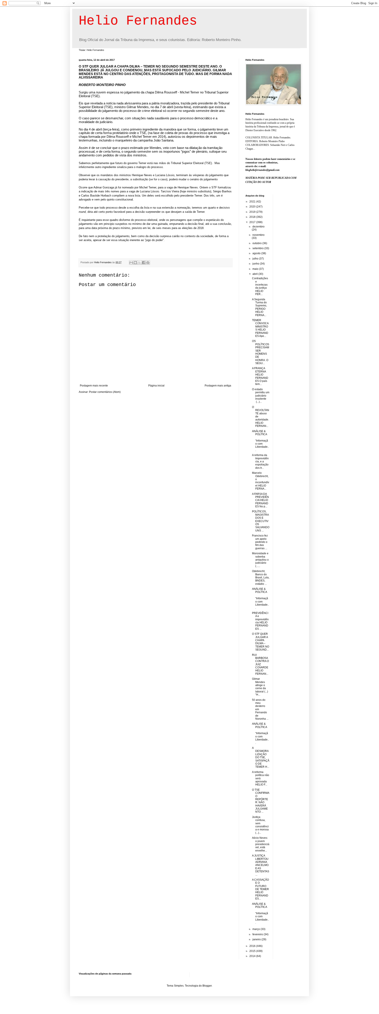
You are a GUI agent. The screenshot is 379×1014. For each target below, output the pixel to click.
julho (255, 258)
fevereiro (258, 934)
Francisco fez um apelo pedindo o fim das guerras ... (260, 542)
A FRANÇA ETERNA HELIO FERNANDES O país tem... (260, 376)
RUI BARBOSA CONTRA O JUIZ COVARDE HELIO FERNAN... (260, 664)
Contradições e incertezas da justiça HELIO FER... (260, 286)
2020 (252, 206)
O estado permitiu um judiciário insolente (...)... (260, 396)
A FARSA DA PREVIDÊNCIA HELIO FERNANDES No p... (260, 500)
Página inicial (156, 385)
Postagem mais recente (94, 385)
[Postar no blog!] (135, 262)
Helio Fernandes (138, 21)
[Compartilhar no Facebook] (143, 262)
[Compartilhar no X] (139, 262)
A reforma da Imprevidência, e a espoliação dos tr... (260, 461)
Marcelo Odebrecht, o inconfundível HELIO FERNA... (260, 480)
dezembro (258, 226)
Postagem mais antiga (218, 385)
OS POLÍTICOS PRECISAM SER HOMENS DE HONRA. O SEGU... (260, 352)
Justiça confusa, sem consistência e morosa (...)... (260, 824)
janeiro (256, 939)
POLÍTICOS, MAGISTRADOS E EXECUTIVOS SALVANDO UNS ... (260, 521)
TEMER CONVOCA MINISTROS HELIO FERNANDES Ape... (260, 328)
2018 (252, 216)
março (256, 929)
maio (255, 268)
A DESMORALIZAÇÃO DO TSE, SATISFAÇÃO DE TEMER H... (260, 757)
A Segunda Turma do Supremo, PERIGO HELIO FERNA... (259, 307)
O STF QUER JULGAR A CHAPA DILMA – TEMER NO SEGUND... (260, 641)
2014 (252, 956)
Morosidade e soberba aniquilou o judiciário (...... (260, 560)
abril (255, 273)
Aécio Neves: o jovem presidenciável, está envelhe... (260, 844)
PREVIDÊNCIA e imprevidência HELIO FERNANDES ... (260, 621)
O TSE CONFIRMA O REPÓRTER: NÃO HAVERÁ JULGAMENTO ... (260, 801)
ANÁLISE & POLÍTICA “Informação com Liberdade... (260, 441)
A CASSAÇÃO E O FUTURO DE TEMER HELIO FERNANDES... (260, 889)
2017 (252, 222)
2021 (252, 201)
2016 (252, 946)
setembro (258, 248)
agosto (256, 253)
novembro (258, 234)
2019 (252, 211)
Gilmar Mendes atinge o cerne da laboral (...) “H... (260, 686)
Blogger (207, 985)
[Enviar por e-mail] (131, 262)
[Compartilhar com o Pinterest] (148, 262)
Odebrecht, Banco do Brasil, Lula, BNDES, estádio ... (260, 577)
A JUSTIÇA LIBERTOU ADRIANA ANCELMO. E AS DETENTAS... (260, 865)
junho (256, 263)
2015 (252, 951)
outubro (257, 243)
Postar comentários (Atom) (105, 391)
